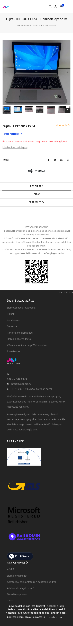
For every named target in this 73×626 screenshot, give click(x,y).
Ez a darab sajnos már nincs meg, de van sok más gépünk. (35, 141)
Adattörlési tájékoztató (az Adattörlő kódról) (32, 581)
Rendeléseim (14, 320)
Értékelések (36, 202)
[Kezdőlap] (6, 6)
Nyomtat (39, 171)
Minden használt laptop (15, 147)
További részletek (11, 134)
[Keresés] (50, 6)
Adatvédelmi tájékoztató (20, 588)
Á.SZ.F (10, 569)
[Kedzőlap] (36, 361)
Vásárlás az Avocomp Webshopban (27, 345)
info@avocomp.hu (21, 383)
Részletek (36, 186)
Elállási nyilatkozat (17, 575)
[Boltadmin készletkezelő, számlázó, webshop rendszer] (24, 540)
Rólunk (10, 313)
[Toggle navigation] (68, 7)
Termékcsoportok (17, 594)
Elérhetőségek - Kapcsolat (21, 307)
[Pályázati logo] (24, 460)
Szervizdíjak (13, 351)
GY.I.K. (10, 600)
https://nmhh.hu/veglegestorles (45, 253)
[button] (67, 72)
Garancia (12, 326)
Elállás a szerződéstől (19, 339)
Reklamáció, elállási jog (20, 332)
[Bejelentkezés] (55, 6)
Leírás (36, 194)
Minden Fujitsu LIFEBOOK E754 (33, 25)
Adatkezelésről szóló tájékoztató (26, 617)
